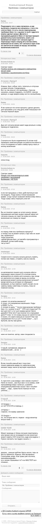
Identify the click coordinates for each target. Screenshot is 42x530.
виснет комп (6, 71)
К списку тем (6, 51)
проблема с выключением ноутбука (15, 73)
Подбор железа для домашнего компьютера (18, 69)
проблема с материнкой (10, 177)
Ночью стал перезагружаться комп (15, 175)
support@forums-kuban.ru (26, 523)
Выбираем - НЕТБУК (9, 179)
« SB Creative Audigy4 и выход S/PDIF (16, 511)
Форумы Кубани (31, 521)
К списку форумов (34, 55)
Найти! (37, 12)
